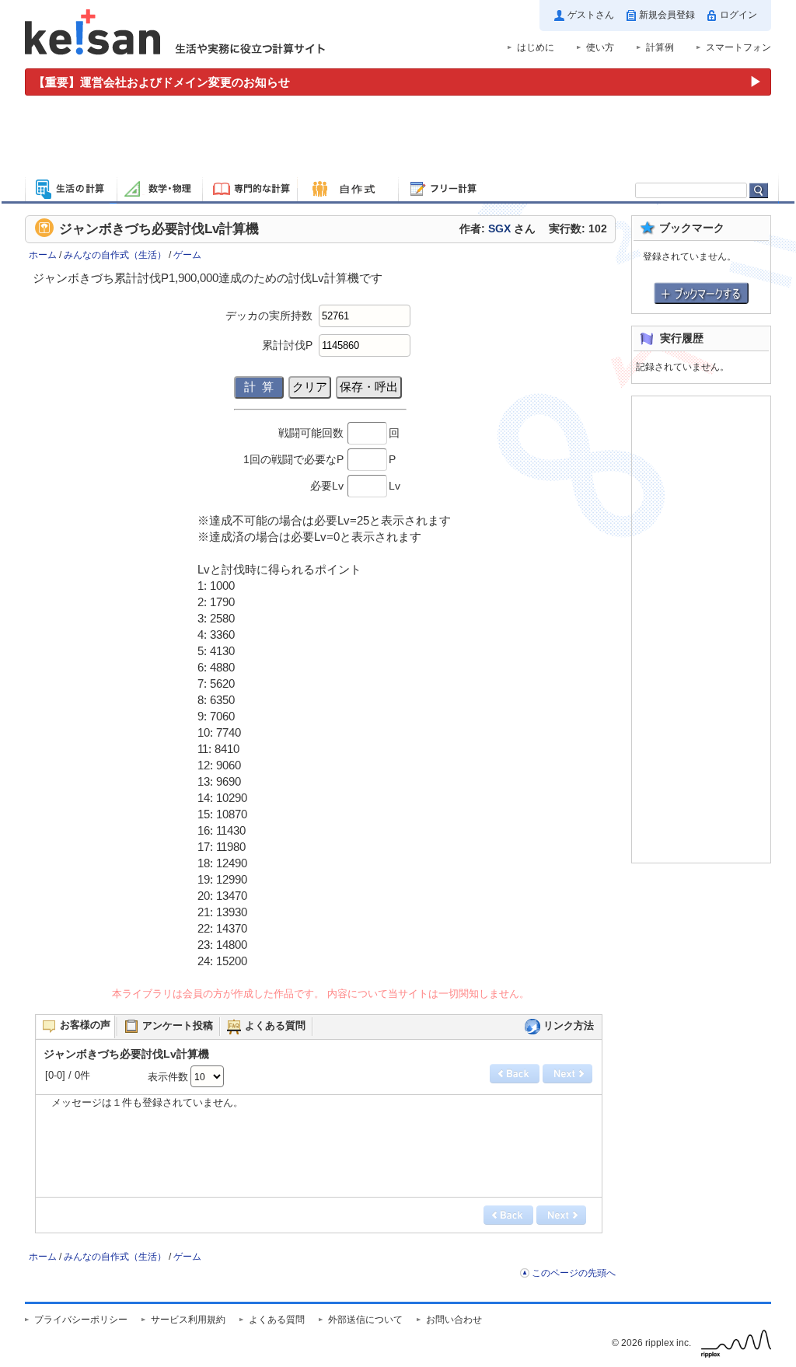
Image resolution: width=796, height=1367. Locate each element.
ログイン (738, 14)
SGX (499, 229)
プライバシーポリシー (80, 1319)
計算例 (660, 47)
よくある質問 (277, 1319)
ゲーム (187, 254)
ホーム (43, 254)
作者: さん (497, 229)
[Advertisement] (398, 138)
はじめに (535, 47)
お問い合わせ (454, 1319)
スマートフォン (738, 47)
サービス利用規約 (188, 1319)
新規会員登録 (667, 14)
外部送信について (365, 1319)
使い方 (600, 47)
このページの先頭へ (574, 1273)
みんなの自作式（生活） (115, 254)
